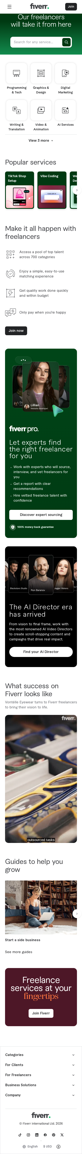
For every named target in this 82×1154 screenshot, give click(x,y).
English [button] (33, 1146)
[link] (20, 1135)
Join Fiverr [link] (41, 1013)
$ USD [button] (47, 1146)
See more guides (18, 952)
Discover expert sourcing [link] (41, 515)
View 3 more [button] (39, 140)
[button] (9, 6)
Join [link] (71, 6)
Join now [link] (16, 330)
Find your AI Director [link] (41, 652)
